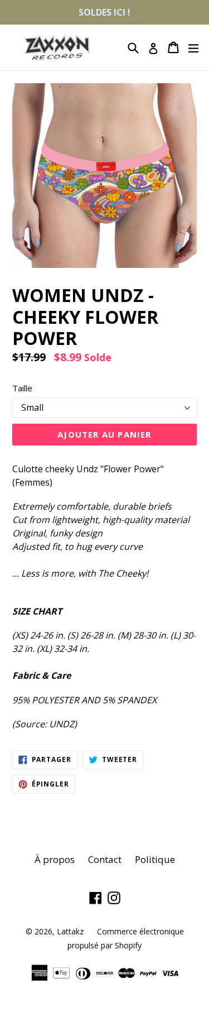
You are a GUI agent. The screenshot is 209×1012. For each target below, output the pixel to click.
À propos (55, 859)
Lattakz (70, 931)
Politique (155, 859)
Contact (104, 859)
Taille (22, 388)
